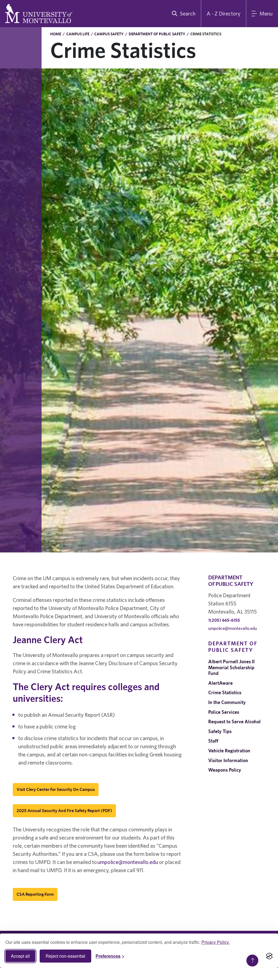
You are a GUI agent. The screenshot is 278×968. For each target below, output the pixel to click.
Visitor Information (228, 760)
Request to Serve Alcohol (234, 721)
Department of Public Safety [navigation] (232, 646)
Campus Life (77, 34)
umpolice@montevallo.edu (127, 862)
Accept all (20, 956)
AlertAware (220, 683)
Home (55, 34)
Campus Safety (109, 34)
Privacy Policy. (215, 942)
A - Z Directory (224, 13)
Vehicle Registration (229, 750)
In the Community (227, 702)
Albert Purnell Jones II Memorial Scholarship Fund (231, 667)
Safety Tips (220, 731)
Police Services (223, 712)
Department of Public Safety (157, 34)
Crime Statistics (224, 692)
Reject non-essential (65, 956)
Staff (213, 741)
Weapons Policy (224, 770)
